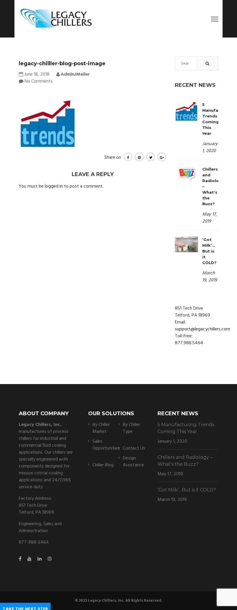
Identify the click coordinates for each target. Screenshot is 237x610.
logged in (54, 186)
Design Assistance (133, 461)
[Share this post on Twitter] (150, 157)
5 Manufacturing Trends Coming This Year (186, 428)
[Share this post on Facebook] (128, 157)
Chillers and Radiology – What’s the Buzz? (185, 460)
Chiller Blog (103, 465)
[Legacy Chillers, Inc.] (55, 19)
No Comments (39, 81)
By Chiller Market (101, 428)
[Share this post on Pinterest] (139, 157)
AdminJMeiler (75, 74)
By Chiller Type (131, 428)
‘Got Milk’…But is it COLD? (209, 251)
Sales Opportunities (106, 445)
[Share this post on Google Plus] (162, 157)
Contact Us (134, 448)
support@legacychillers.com (202, 329)
